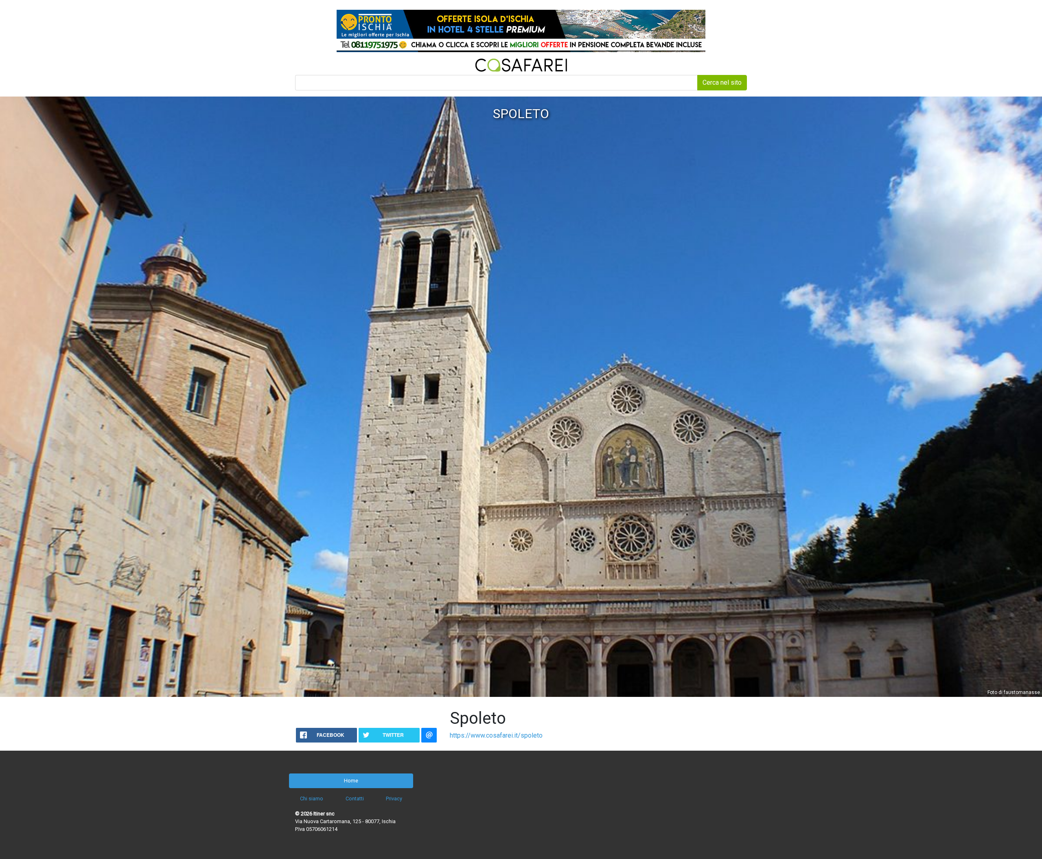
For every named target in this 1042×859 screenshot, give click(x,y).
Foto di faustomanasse (1013, 692)
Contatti (355, 798)
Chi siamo (311, 798)
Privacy (394, 798)
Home (351, 781)
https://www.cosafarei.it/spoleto (496, 735)
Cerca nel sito (722, 82)
